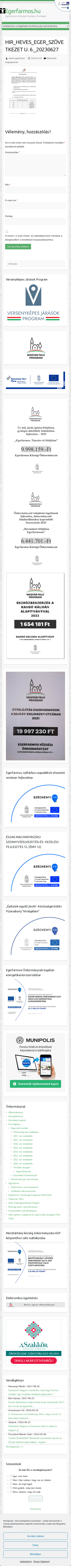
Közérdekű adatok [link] (17, 1120)
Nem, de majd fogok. (23, 1484)
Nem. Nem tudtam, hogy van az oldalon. (32, 1480)
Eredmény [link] (35, 1509)
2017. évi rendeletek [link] (23, 1136)
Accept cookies (35, 1536)
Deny (35, 1545)
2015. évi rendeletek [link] (23, 1144)
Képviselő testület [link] (19, 1128)
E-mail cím (11, 200)
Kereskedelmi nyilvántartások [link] (22, 1211)
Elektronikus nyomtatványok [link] (24, 1187)
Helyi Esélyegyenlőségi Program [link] (23, 1203)
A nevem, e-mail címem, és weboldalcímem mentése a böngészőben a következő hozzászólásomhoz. (33, 237)
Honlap (9, 216)
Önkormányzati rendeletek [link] (25, 1132)
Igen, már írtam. (20, 1476)
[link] (2, 10)
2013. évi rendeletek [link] (23, 1152)
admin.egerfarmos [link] (17, 58)
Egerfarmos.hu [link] (22, 11)
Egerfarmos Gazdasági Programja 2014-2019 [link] (29, 1195)
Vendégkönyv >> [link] (14, 1446)
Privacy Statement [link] (41, 1561)
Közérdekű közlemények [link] (25, 1175)
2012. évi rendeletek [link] (23, 1155)
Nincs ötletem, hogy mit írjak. (27, 1492)
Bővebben (35, 1554)
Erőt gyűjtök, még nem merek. (27, 1488)
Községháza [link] (14, 1124)
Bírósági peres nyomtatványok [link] (23, 1207)
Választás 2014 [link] (15, 1199)
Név (8, 184)
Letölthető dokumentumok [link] (23, 1191)
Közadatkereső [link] (15, 1116)
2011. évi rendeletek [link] (23, 1159)
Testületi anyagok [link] (21, 1167)
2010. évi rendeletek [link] (23, 1163)
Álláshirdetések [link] (15, 1112)
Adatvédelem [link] (26, 1561)
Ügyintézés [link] (13, 1183)
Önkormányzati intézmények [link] (24, 1179)
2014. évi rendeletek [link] (23, 1148)
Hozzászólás (12, 152)
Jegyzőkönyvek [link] (23, 1171)
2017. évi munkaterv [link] (23, 1140)
